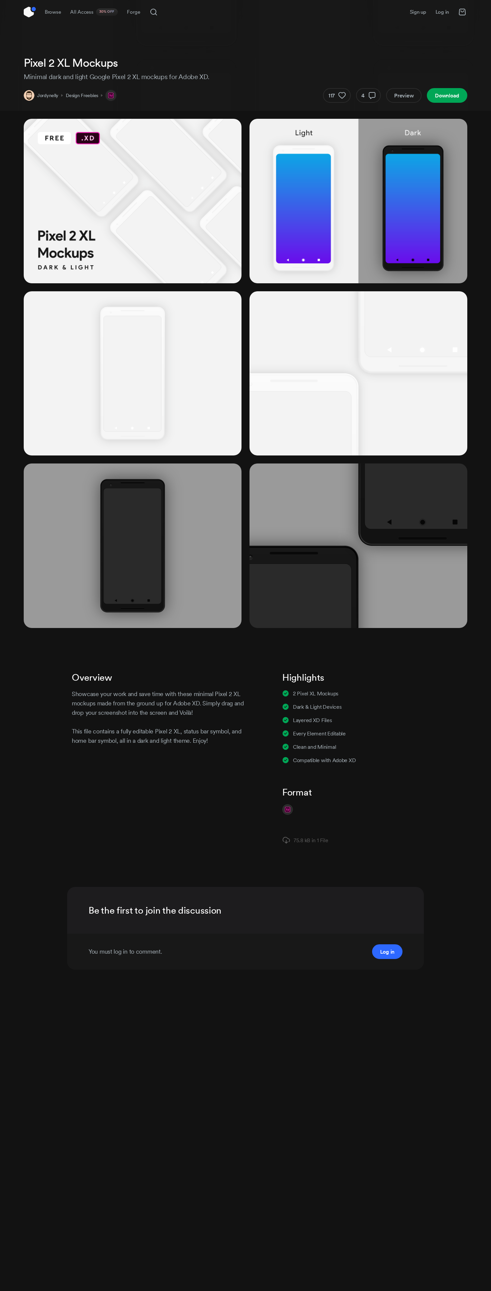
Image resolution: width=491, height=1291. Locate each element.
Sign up (418, 12)
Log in (442, 12)
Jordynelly (47, 95)
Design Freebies (82, 95)
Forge (133, 12)
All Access (92, 12)
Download (447, 95)
